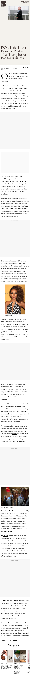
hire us (15, 640)
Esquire (11, 511)
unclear (5, 535)
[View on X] (15, 163)
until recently (13, 88)
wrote (17, 389)
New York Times (23, 206)
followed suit (8, 531)
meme (3, 93)
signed (14, 433)
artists (18, 538)
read (16, 324)
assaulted (4, 411)
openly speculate (14, 406)
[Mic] (3, 4)
